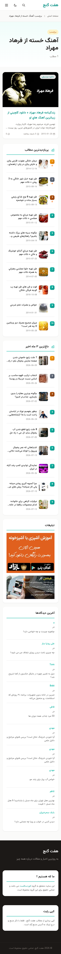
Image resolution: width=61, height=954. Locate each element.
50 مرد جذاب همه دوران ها (41, 716)
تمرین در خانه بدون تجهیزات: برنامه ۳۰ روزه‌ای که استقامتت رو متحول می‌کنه (31, 696)
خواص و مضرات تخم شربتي (23, 305)
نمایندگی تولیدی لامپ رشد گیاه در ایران (22, 467)
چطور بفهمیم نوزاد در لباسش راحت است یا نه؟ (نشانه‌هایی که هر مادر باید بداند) (23, 413)
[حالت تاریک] (14, 5)
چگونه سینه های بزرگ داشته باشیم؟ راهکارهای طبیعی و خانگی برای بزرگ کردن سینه (23, 234)
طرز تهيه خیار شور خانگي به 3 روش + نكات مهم (22, 180)
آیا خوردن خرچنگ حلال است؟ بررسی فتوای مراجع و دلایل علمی (30, 739)
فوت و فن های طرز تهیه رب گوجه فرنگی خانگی (23, 288)
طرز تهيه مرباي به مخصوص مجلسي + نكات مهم (24, 216)
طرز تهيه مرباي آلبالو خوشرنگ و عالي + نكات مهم (22, 252)
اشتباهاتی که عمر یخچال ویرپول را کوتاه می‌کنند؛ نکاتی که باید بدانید (23, 449)
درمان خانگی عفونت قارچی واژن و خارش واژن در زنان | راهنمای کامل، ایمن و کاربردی (22, 163)
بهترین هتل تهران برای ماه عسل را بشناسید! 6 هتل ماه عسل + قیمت (31, 802)
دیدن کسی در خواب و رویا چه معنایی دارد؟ (34, 822)
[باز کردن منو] (6, 5)
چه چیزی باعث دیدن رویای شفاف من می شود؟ (32, 653)
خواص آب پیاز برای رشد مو (42, 779)
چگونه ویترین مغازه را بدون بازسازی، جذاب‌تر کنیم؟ (24, 395)
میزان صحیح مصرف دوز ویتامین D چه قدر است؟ (22, 324)
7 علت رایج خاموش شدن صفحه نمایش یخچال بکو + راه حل (22, 359)
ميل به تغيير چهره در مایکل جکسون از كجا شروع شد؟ (31, 675)
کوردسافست (25, 886)
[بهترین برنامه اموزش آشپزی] (30, 553)
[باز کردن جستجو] (23, 5)
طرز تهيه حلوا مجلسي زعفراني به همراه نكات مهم (23, 270)
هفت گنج (50, 851)
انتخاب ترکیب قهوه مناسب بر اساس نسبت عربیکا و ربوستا (23, 377)
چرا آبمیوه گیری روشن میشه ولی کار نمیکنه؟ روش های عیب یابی (22, 485)
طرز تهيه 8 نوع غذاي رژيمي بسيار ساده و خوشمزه (24, 198)
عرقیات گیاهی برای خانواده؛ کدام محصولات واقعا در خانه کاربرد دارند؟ (23, 503)
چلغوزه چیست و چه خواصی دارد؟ (38, 632)
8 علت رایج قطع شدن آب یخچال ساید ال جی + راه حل (23, 431)
